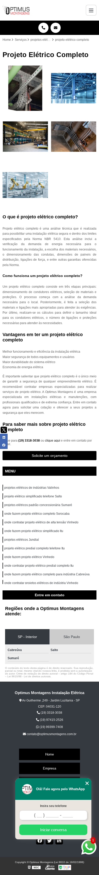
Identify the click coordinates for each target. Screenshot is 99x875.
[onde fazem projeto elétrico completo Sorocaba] (73, 137)
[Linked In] (59, 840)
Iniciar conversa (53, 830)
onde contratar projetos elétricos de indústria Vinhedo (41, 583)
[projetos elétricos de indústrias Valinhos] (25, 88)
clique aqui (52, 440)
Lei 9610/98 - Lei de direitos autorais (29, 676)
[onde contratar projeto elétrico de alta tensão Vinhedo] (25, 185)
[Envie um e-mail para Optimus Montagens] (56, 28)
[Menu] (91, 10)
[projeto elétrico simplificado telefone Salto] (73, 88)
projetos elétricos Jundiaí (21, 539)
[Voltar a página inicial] (16, 10)
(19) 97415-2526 (51, 720)
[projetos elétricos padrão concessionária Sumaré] (25, 137)
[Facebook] (40, 840)
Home (49, 754)
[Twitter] (49, 840)
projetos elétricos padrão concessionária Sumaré (38, 505)
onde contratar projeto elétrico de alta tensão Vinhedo (41, 522)
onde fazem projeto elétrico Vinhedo (29, 557)
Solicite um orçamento (50, 456)
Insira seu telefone (53, 806)
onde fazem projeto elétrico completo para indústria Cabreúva (47, 574)
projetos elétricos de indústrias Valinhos (32, 487)
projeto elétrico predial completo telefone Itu (34, 548)
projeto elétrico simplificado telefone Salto (33, 496)
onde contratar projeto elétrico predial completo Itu (39, 565)
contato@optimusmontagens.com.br (51, 734)
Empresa (49, 768)
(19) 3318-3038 (29, 440)
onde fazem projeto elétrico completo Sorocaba (37, 513)
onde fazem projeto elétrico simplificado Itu (34, 531)
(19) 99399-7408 (51, 727)
